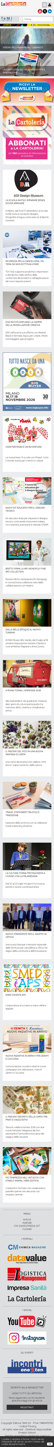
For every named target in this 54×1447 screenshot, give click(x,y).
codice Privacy (27, 1426)
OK (49, 1444)
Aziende (27, 1222)
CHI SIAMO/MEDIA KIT (27, 1225)
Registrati (27, 1407)
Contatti (27, 1229)
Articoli (27, 1219)
